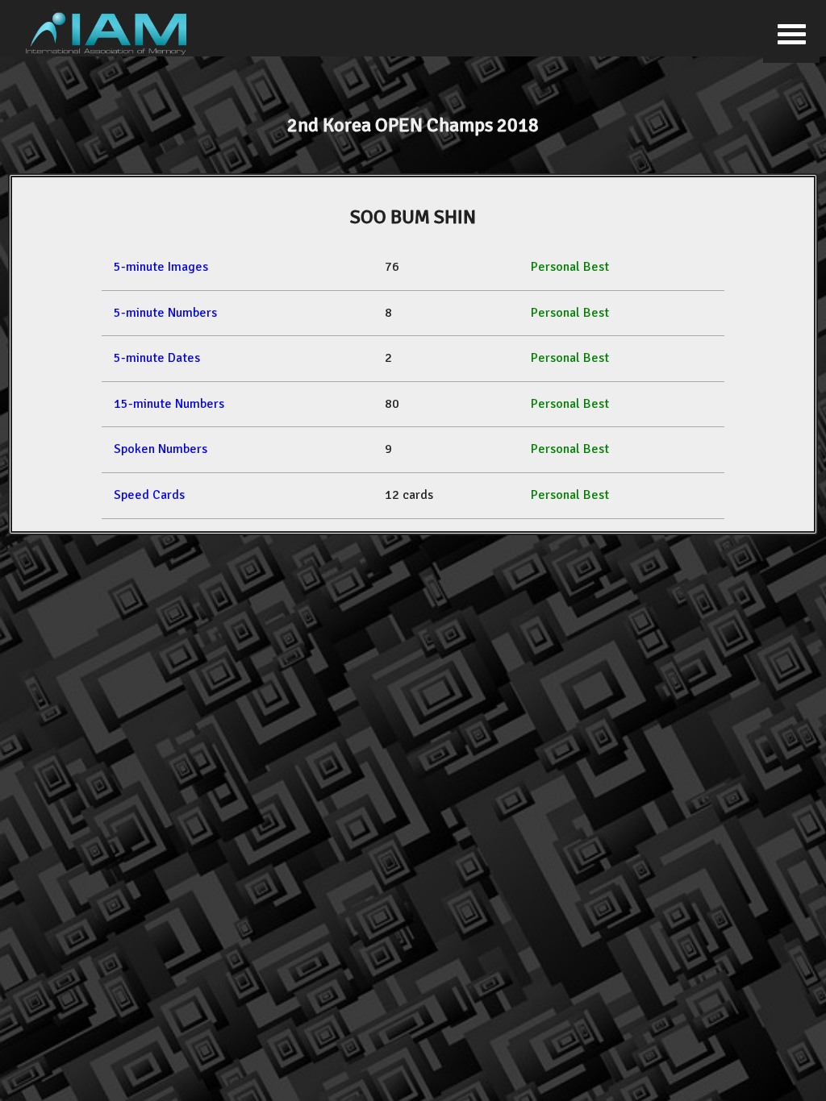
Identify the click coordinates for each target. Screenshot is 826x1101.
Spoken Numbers (160, 449)
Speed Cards (149, 495)
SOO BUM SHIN (413, 217)
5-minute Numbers (165, 313)
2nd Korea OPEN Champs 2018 (413, 125)
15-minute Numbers (169, 404)
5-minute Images (161, 267)
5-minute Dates (157, 358)
